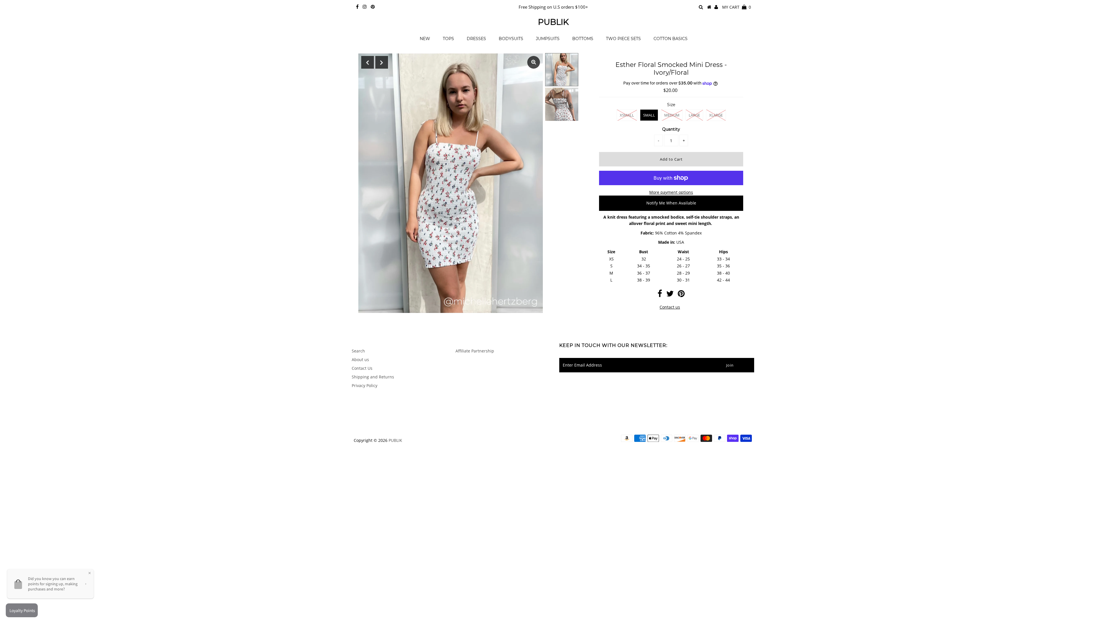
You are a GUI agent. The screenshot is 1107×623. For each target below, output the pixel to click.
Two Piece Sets (623, 38)
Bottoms (582, 38)
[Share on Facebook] (660, 295)
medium (671, 115)
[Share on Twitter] (670, 295)
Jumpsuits (548, 38)
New (425, 38)
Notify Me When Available (671, 203)
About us (360, 359)
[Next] (381, 62)
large (694, 115)
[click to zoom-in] (533, 62)
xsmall (627, 115)
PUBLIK (553, 22)
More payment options (671, 192)
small (649, 115)
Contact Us (362, 368)
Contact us (670, 307)
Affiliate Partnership (474, 351)
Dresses (476, 38)
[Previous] (367, 62)
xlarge (716, 115)
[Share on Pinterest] (681, 295)
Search (358, 351)
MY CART (736, 7)
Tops (448, 38)
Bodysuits (511, 38)
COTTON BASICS (671, 38)
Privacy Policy (364, 385)
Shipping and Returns (373, 377)
